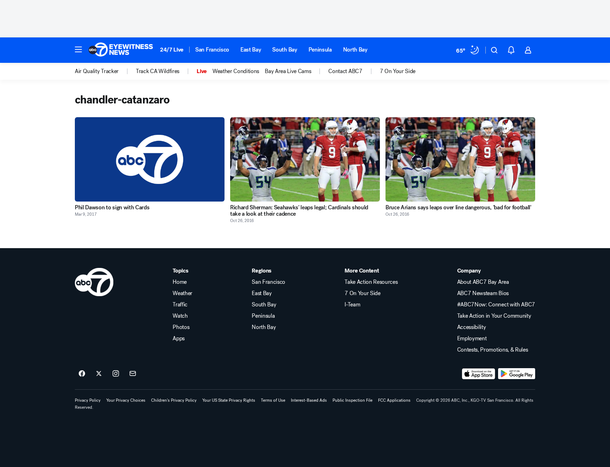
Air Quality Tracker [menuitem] (97, 71)
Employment (472, 338)
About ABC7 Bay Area (483, 282)
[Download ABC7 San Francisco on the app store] (479, 373)
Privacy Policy (88, 400)
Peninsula (320, 49)
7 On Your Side (363, 293)
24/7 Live (172, 49)
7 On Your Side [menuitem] (398, 71)
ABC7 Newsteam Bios (483, 293)
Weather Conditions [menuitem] (236, 71)
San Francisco (212, 49)
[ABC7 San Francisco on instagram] (116, 374)
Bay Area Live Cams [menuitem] (288, 71)
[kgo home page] (94, 282)
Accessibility (471, 327)
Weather (182, 293)
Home (180, 282)
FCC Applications (394, 400)
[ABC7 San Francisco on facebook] (82, 374)
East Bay (250, 49)
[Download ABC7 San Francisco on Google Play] (516, 373)
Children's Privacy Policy (174, 400)
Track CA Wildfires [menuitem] (157, 71)
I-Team (352, 304)
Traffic (180, 304)
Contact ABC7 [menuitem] (345, 71)
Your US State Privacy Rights (228, 400)
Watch (180, 316)
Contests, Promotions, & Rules (492, 350)
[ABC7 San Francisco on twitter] (99, 374)
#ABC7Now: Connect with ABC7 (496, 304)
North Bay (355, 49)
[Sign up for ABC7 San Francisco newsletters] (133, 374)
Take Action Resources (371, 282)
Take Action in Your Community (494, 316)
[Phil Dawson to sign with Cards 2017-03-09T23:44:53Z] (150, 159)
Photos (181, 327)
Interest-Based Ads (309, 400)
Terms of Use (273, 400)
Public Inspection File (352, 400)
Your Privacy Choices (125, 400)
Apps (179, 338)
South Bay (284, 49)
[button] (78, 49)
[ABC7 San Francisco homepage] (121, 50)
